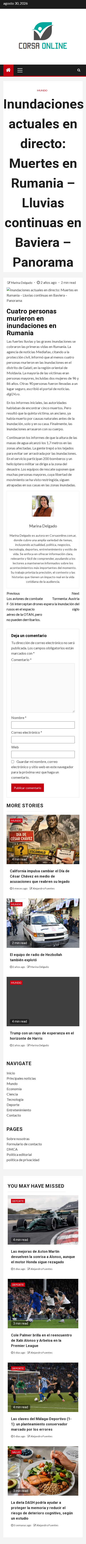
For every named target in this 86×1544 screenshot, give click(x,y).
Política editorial (19, 1154)
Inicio (11, 1073)
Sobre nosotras (18, 1139)
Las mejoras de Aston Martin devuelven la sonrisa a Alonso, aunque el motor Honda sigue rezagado (43, 1256)
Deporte (13, 1104)
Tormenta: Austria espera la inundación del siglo (61, 601)
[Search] (79, 70)
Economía (14, 1089)
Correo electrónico (26, 732)
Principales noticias (21, 1078)
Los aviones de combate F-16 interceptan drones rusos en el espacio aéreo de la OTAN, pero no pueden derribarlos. (25, 606)
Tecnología (15, 1099)
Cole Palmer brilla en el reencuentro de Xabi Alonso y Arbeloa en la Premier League (41, 1340)
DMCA (12, 1149)
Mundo (42, 90)
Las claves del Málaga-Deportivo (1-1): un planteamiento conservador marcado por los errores (41, 1424)
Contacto (14, 1115)
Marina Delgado (22, 282)
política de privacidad (23, 1160)
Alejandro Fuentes (44, 888)
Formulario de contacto (24, 1144)
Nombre (18, 717)
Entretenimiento (19, 1110)
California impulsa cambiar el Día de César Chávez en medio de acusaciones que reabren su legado (40, 876)
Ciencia (12, 1094)
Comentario (21, 659)
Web (15, 747)
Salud (16, 1452)
